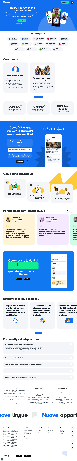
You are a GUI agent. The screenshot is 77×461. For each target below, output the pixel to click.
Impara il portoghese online (7, 440)
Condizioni (5, 456)
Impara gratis (65, 2)
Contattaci (62, 433)
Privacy (9, 456)
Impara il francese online (6, 434)
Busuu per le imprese (28, 435)
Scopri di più (38, 333)
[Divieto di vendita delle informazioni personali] (2, 459)
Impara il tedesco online (6, 437)
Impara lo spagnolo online (6, 431)
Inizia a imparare (38, 97)
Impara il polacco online (6, 443)
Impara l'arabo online (14, 446)
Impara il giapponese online (14, 431)
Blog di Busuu (26, 438)
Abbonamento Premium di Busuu (27, 433)
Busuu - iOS (50, 430)
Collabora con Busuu (40, 437)
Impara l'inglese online (14, 434)
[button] (61, 451)
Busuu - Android (51, 432)
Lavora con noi (40, 433)
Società (39, 430)
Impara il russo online (6, 446)
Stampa (39, 435)
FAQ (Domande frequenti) (63, 431)
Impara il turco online (14, 443)
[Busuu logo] (6, 2)
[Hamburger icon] (72, 2)
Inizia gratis (22, 20)
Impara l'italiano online (14, 437)
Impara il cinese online (14, 440)
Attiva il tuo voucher (28, 436)
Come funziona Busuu (28, 430)
